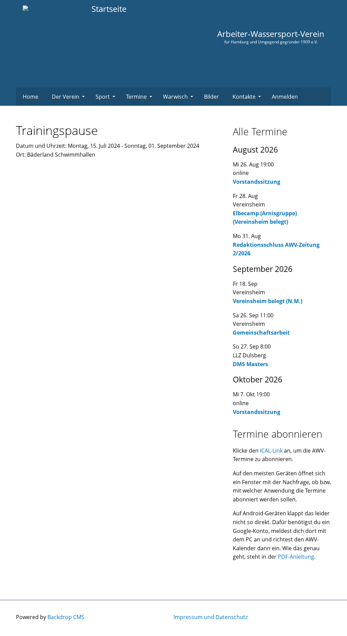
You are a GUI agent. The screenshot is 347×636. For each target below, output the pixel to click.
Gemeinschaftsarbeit (261, 332)
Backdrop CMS (65, 617)
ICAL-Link (271, 450)
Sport (103, 96)
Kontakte (244, 96)
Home (30, 96)
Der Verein (65, 96)
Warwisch (175, 96)
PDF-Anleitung (296, 556)
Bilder (211, 96)
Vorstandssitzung (256, 181)
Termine (136, 96)
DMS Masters (250, 364)
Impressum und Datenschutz (211, 617)
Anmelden (285, 96)
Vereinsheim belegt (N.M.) (267, 301)
